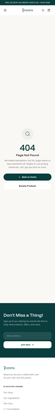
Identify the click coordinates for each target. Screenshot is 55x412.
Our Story (8, 392)
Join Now (25, 344)
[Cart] (48, 10)
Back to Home (29, 177)
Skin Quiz (8, 403)
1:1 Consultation (12, 409)
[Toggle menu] (5, 10)
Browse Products (27, 186)
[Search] (43, 10)
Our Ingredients (12, 398)
